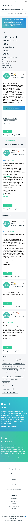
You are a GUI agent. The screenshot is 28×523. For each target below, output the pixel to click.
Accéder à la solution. (15, 108)
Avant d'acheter (8, 123)
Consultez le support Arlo (9, 426)
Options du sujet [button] (24, 46)
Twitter (12, 469)
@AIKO (12, 160)
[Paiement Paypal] (22, 140)
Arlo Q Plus (14, 487)
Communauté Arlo (6, 5)
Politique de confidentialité (8, 516)
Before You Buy (7, 376)
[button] (23, 74)
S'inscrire (10, 13)
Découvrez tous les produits (14, 489)
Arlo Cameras (6, 363)
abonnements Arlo (8, 176)
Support (14, 503)
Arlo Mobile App (18, 363)
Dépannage (18, 376)
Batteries (17, 373)
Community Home (14, 506)
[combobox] (14, 9)
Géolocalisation (7, 389)
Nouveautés (14, 501)
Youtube (16, 469)
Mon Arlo (14, 508)
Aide (25, 13)
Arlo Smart (16, 366)
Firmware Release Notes (9, 385)
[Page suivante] (24, 369)
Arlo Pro (14, 479)
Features (5, 382)
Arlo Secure (6, 366)
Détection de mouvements (10, 379)
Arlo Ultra (14, 477)
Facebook (9, 469)
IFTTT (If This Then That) (9, 392)
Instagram (19, 469)
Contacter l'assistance (8, 457)
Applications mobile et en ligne (11, 360)
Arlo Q (14, 484)
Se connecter (18, 13)
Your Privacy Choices (18, 516)
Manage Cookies (14, 518)
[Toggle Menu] (26, 2)
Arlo (5, 32)
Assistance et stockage (10, 120)
